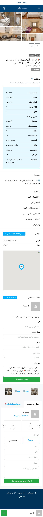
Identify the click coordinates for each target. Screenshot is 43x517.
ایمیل (38, 342)
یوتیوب (19, 493)
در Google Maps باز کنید (13, 234)
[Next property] (8, 391)
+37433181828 (21, 2)
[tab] (33, 404)
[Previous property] (34, 391)
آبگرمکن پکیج (33, 197)
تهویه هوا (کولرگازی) (30, 208)
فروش (38, 55)
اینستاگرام (30, 493)
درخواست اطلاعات (21, 379)
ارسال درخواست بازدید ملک (21, 481)
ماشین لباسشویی (31, 219)
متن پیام (37, 363)
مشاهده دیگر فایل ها (10, 297)
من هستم (36, 353)
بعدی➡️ (17, 391)
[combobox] (21, 357)
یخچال (35, 225)
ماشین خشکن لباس (30, 214)
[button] (37, 46)
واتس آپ (10, 493)
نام (39, 322)
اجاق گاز (35, 203)
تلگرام (20, 497)
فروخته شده (32, 55)
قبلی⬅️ (26, 391)
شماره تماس (35, 332)
